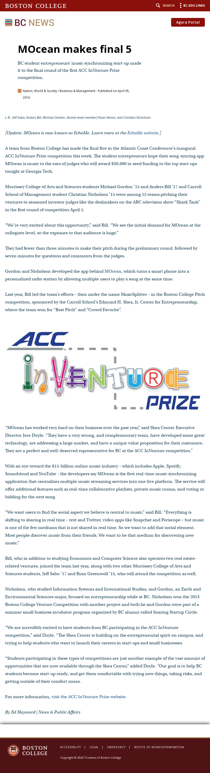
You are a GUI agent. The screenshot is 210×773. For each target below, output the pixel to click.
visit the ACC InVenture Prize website (88, 696)
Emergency (116, 747)
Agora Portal (188, 22)
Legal (94, 747)
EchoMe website (142, 133)
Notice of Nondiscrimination (159, 747)
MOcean (112, 271)
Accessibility (70, 747)
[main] (105, 384)
